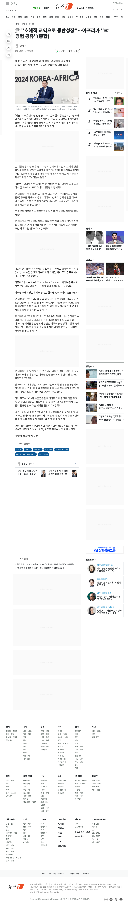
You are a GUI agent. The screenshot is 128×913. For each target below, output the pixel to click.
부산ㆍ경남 (79, 762)
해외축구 (43, 833)
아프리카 (37, 449)
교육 (24, 737)
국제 (60, 726)
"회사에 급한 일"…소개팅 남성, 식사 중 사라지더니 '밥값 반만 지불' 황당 (111, 397)
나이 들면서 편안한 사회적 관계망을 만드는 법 (109, 570)
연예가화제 (27, 824)
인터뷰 (25, 839)
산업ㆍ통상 (44, 737)
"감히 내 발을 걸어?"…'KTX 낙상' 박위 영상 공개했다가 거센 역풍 (111, 408)
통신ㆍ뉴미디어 (80, 784)
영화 (24, 830)
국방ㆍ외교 (96, 731)
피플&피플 (62, 759)
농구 (42, 839)
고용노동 (43, 743)
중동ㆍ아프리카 (63, 743)
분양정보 (61, 787)
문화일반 (9, 836)
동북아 (60, 731)
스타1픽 (95, 830)
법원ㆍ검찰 (27, 734)
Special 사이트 (99, 819)
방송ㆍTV (27, 827)
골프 (42, 842)
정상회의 (48, 449)
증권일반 (26, 793)
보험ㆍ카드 (27, 790)
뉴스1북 (95, 839)
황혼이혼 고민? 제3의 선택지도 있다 (109, 584)
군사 (7, 784)
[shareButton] (8, 33)
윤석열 (18, 449)
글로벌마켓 (79, 827)
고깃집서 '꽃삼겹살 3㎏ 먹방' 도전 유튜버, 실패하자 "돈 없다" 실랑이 (110, 385)
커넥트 (115, 3)
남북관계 (9, 796)
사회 (25, 726)
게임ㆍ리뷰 (79, 796)
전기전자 (43, 787)
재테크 (25, 799)
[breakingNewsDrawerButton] (11, 3)
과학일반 (78, 799)
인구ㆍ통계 (44, 740)
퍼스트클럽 (96, 842)
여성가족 (26, 756)
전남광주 (78, 756)
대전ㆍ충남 (79, 750)
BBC (76, 824)
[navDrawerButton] (7, 3)
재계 (42, 784)
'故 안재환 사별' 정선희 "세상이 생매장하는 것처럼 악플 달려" (103, 112)
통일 (94, 734)
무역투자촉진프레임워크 (25, 454)
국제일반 (61, 765)
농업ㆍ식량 (44, 746)
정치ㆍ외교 (10, 780)
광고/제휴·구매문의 (56, 873)
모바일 (77, 787)
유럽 (59, 740)
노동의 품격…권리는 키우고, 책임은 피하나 (108, 598)
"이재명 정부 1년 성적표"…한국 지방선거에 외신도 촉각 (40, 568)
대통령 (27, 449)
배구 (42, 836)
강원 (76, 743)
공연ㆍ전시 (10, 824)
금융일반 (26, 780)
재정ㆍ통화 (44, 734)
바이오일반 (96, 790)
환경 (24, 746)
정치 (17, 24)
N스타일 (26, 842)
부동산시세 (62, 790)
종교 (7, 830)
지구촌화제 (62, 762)
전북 (76, 753)
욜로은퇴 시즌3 (102, 579)
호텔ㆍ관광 (44, 808)
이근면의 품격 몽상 (104, 593)
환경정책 (43, 750)
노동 (24, 743)
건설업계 (61, 793)
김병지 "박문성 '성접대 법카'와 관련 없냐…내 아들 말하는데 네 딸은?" (111, 420)
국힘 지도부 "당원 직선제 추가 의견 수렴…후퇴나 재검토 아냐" (58, 473)
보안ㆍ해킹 (79, 793)
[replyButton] (8, 40)
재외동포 (95, 737)
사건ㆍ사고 (27, 731)
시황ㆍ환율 (27, 796)
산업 (42, 776)
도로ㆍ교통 (10, 851)
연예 (88, 228)
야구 (42, 824)
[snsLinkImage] (106, 899)
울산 (76, 765)
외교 (94, 726)
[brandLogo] (64, 6)
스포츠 (89, 259)
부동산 (60, 776)
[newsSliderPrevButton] (115, 93)
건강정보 (9, 842)
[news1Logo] (16, 886)
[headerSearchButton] (15, 3)
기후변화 (61, 753)
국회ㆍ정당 (10, 734)
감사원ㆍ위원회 (12, 737)
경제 (42, 726)
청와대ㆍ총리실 (12, 731)
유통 (42, 796)
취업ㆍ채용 (44, 811)
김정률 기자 (23, 46)
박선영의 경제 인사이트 (105, 607)
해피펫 (47, 8)
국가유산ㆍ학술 (12, 833)
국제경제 (61, 750)
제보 (120, 3)
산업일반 (43, 780)
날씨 (24, 750)
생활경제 (43, 799)
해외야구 (43, 827)
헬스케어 (95, 787)
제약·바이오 (96, 784)
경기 (76, 737)
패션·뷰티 (44, 802)
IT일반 (77, 790)
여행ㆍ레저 (10, 845)
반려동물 (9, 854)
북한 (8, 776)
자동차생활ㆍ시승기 (13, 858)
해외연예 (26, 836)
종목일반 (43, 845)
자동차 (42, 790)
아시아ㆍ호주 (63, 737)
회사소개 (42, 873)
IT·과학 (78, 776)
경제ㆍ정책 (44, 731)
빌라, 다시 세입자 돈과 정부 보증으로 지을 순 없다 (109, 612)
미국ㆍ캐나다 (63, 734)
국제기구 (61, 756)
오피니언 (90, 560)
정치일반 (9, 740)
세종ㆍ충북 (79, 746)
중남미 (60, 746)
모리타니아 (43, 454)
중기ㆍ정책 (44, 793)
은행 (24, 787)
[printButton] (8, 54)
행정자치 (78, 731)
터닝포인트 (96, 836)
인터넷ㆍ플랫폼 (80, 780)
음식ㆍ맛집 (10, 861)
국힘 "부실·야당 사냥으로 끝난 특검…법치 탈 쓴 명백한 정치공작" (27, 473)
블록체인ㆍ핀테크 (29, 802)
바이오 (95, 776)
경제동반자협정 (62, 449)
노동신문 (90, 8)
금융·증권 (27, 776)
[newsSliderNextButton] (121, 93)
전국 (77, 726)
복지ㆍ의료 (96, 780)
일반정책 (61, 784)
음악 (24, 833)
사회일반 (26, 759)
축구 (42, 830)
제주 (76, 768)
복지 (24, 740)
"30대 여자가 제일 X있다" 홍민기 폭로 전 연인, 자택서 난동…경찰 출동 (111, 374)
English (80, 8)
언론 (7, 839)
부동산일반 (62, 780)
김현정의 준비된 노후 (104, 565)
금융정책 (26, 784)
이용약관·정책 (73, 873)
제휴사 (78, 819)
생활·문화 (10, 819)
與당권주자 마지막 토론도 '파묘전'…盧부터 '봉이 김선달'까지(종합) (45, 564)
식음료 (42, 805)
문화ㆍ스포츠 (11, 793)
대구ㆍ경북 (79, 759)
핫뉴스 (89, 366)
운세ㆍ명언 (10, 848)
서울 (76, 734)
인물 (24, 753)
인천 (76, 740)
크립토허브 (37, 8)
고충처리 (86, 873)
